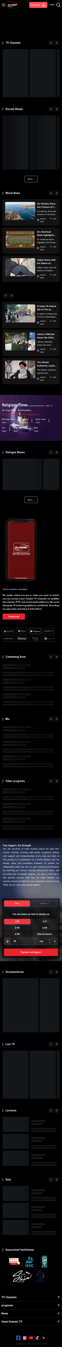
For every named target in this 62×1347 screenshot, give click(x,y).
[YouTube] (31, 1337)
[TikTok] (37, 1337)
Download (13, 616)
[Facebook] (18, 1337)
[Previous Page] (51, 43)
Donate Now (35, 5)
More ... (31, 178)
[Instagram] (24, 1337)
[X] (43, 1337)
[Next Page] (56, 43)
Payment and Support (31, 952)
